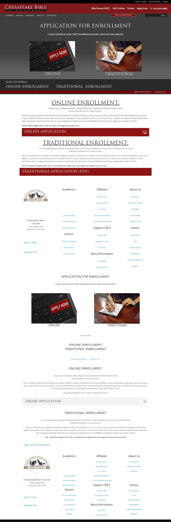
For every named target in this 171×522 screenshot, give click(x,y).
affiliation (135, 266)
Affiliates (19, 16)
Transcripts (29, 16)
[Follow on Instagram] (40, 208)
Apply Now (142, 9)
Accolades (135, 209)
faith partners (69, 247)
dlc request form (102, 203)
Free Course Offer (123, 15)
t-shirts (69, 514)
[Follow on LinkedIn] (35, 208)
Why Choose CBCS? (100, 9)
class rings (69, 509)
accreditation (135, 254)
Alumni (165, 2)
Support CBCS (51, 16)
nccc (135, 241)
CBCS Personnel (154, 2)
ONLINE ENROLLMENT (27, 87)
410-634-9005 (36, 234)
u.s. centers (102, 209)
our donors (102, 247)
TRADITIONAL (119, 74)
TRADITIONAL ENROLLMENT (84, 87)
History (135, 228)
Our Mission (135, 197)
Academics (9, 16)
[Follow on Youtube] (36, 213)
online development (135, 260)
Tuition (130, 9)
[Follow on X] (31, 208)
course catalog (69, 215)
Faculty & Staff (135, 221)
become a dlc (102, 197)
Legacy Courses (141, 2)
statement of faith (135, 203)
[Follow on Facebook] (26, 208)
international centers (102, 215)
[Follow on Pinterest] (45, 208)
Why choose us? (102, 267)
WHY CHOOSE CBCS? (143, 92)
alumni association (69, 241)
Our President (135, 215)
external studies (135, 247)
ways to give (102, 235)
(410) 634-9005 (158, 9)
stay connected (69, 254)
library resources (69, 228)
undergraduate (68, 197)
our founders (135, 235)
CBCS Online (118, 9)
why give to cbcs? (102, 241)
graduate (69, 203)
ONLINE (52, 74)
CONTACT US (160, 92)
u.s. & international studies (102, 221)
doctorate (69, 209)
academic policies (69, 221)
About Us (40, 16)
